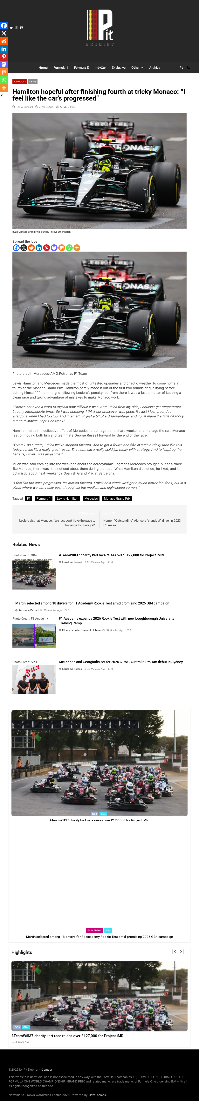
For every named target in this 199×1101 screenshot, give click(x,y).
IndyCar (100, 68)
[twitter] (11, 28)
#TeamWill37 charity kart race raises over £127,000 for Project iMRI (111, 555)
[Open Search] (181, 67)
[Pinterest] (46, 247)
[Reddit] (31, 247)
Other (135, 67)
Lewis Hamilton (67, 498)
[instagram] (16, 28)
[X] (23, 247)
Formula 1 (60, 68)
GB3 (94, 814)
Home (43, 68)
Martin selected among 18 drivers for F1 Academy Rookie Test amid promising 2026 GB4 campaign (92, 603)
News (32, 81)
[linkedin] (21, 28)
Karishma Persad (72, 562)
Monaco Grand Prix (117, 498)
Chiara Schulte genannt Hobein (81, 630)
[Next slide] (181, 951)
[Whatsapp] (69, 247)
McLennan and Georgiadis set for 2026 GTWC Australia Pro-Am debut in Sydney (121, 662)
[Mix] (61, 247)
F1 (29, 498)
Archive (154, 68)
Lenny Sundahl (25, 107)
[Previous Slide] (175, 951)
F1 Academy (94, 930)
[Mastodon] (54, 247)
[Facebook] (16, 247)
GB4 (103, 814)
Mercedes (91, 498)
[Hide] (1, 95)
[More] (76, 247)
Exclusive (119, 68)
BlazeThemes (97, 1095)
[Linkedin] (39, 247)
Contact (46, 1069)
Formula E (81, 68)
